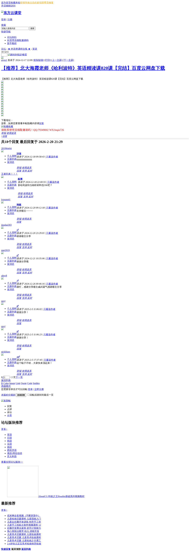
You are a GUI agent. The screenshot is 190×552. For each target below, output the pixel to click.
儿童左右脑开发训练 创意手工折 (24, 522)
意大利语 (12, 456)
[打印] (48, 60)
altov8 (4, 275)
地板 (19, 204)
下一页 (19, 377)
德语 (9, 447)
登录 (3, 19)
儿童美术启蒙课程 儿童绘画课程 (24, 534)
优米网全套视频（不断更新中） (23, 515)
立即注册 (39, 389)
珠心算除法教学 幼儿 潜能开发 (23, 531)
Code (29, 383)
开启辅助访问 (8, 5)
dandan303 (6, 225)
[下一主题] (68, 60)
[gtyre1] (2, 58)
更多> (4, 429)
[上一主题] (57, 60)
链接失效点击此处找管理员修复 (36, 2)
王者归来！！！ (9, 174)
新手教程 (12, 43)
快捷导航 (6, 31)
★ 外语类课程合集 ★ (19, 49)
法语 (9, 444)
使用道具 (11, 133)
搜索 (3, 25)
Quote (24, 383)
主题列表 (12, 159)
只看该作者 (52, 156)
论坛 (11, 37)
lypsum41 (5, 199)
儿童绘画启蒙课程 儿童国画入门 (24, 518)
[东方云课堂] (11, 13)
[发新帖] (6, 400)
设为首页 (6, 2)
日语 (9, 437)
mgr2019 (5, 250)
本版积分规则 (8, 395)
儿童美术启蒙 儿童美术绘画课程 (24, 537)
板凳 (20, 179)
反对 (29, 171)
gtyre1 (4, 60)
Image (12, 383)
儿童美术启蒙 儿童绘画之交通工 (24, 540)
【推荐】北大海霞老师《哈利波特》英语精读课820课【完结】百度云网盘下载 (83, 68)
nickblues (5, 351)
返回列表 (6, 380)
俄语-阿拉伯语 (14, 453)
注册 (10, 19)
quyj (3, 301)
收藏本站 (15, 2)
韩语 (9, 441)
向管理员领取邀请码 (17, 40)
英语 (34, 49)
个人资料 (12, 156)
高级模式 (6, 386)
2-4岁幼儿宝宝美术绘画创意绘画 (24, 543)
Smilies (36, 383)
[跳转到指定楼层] (17, 54)
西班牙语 (12, 450)
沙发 (19, 153)
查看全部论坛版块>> (12, 462)
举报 (3, 133)
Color (6, 383)
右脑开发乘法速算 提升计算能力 (24, 528)
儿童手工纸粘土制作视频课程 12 (24, 525)
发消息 (10, 162)
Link (18, 383)
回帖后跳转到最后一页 (41, 395)
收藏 (10, 126)
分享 (9, 415)
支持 (24, 171)
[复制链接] (38, 60)
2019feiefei (6, 148)
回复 (41, 123)
